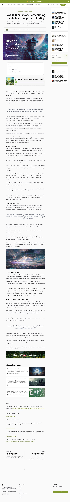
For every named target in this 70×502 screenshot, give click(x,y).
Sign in (58, 4)
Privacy (20, 490)
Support (20, 491)
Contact (20, 497)
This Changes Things (12, 69)
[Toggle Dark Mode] (54, 5)
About (20, 488)
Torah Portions (21, 495)
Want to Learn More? (12, 72)
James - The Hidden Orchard (14, 29)
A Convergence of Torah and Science (15, 71)
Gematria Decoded (10, 416)
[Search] (46, 5)
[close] (69, 1)
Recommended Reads (23, 493)
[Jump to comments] (35, 30)
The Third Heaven (10, 428)
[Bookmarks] (51, 5)
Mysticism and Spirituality (25, 11)
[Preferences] (49, 5)
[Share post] (43, 30)
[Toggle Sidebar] (67, 5)
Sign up (20, 486)
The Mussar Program (11, 436)
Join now (63, 4)
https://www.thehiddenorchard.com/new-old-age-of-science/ (20, 441)
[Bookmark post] (39, 30)
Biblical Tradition (12, 66)
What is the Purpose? (13, 67)
